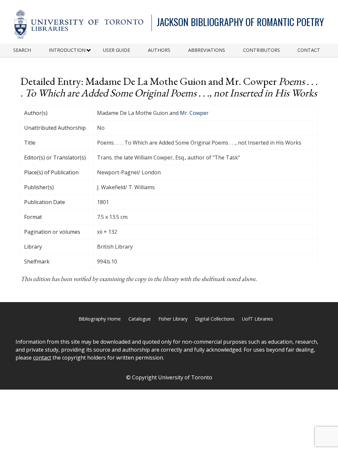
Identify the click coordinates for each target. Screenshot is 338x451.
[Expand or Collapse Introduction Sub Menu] (88, 50)
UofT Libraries (257, 319)
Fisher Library (172, 319)
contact (42, 357)
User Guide (116, 50)
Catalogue (139, 319)
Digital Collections (214, 319)
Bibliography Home (100, 319)
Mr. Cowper (194, 113)
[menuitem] (31, 50)
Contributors (261, 50)
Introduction (67, 50)
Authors (159, 50)
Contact (308, 50)
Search (22, 50)
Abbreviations (206, 50)
